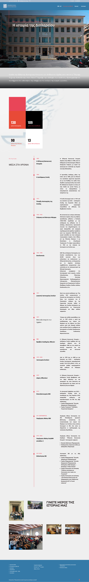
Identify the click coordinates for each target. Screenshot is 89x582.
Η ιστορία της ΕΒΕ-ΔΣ (68, 6)
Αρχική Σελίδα (13, 564)
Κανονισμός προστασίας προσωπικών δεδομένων (68, 565)
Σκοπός (76, 6)
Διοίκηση (83, 6)
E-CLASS (72, 1)
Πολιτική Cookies (63, 567)
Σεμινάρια (12, 573)
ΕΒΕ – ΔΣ (59, 6)
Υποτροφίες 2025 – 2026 (15, 571)
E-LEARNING (77, 1)
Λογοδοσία (12, 569)
